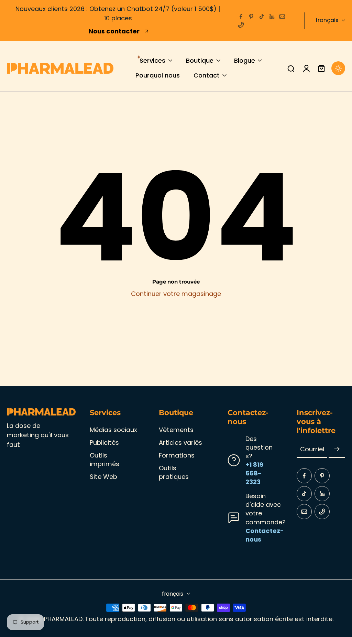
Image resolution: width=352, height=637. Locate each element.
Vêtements (176, 429)
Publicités (104, 442)
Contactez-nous (264, 535)
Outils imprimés (104, 459)
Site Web (103, 476)
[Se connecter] (306, 68)
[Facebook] (241, 16)
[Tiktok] (261, 16)
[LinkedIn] (272, 16)
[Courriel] (282, 16)
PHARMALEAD (63, 619)
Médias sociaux (113, 429)
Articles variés (180, 442)
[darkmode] (338, 68)
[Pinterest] (251, 16)
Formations (177, 455)
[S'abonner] (337, 449)
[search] (290, 68)
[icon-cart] (321, 68)
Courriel (312, 449)
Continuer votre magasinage (176, 293)
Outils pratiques (174, 472)
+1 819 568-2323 (254, 473)
